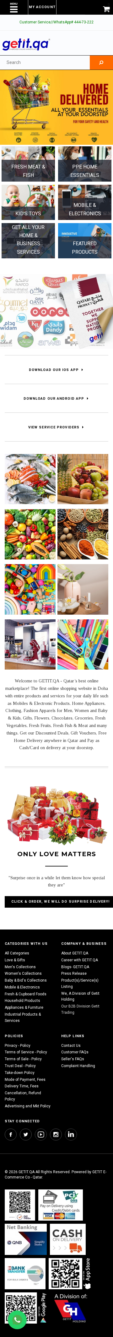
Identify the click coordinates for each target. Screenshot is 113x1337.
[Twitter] (25, 1134)
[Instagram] (56, 1134)
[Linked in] (71, 1134)
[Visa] (60, 1205)
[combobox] (45, 63)
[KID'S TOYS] (28, 202)
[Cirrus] (71, 1308)
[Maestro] (71, 1273)
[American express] (68, 1239)
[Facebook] (10, 1134)
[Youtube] (40, 1134)
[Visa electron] (25, 1273)
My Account (42, 7)
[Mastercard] (26, 1239)
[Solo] (26, 1308)
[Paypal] (20, 1205)
